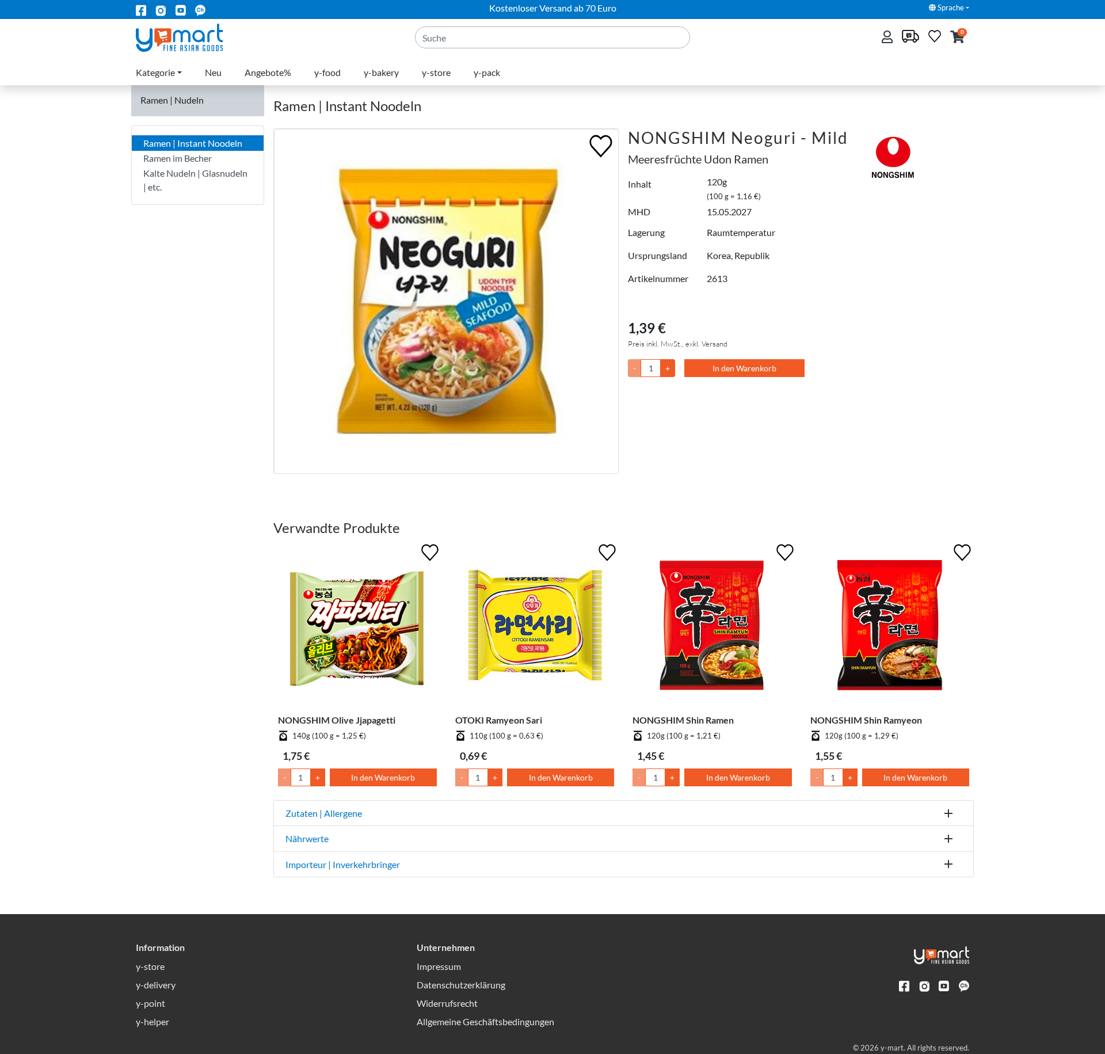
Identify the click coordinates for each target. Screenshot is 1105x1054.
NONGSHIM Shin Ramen (683, 719)
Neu (213, 72)
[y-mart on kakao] (200, 9)
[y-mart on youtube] (180, 9)
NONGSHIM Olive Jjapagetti (336, 719)
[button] (957, 38)
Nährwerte (307, 838)
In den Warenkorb (744, 368)
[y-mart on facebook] (141, 9)
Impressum (439, 966)
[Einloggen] (888, 38)
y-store (436, 72)
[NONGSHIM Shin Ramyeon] (890, 627)
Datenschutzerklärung (461, 984)
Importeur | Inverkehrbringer (342, 864)
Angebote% (268, 72)
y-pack (487, 72)
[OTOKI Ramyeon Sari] (535, 627)
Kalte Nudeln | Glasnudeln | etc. (195, 180)
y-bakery (381, 72)
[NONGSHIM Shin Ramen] (712, 627)
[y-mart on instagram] (160, 9)
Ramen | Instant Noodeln (192, 143)
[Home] (189, 36)
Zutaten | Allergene (323, 813)
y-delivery (156, 984)
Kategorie (155, 72)
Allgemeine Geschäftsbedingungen (485, 1021)
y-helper (152, 1021)
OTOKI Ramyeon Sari (498, 719)
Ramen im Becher (177, 158)
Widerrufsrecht (447, 1003)
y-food (327, 72)
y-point (150, 1003)
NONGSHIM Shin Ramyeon (866, 719)
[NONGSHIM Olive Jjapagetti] (357, 627)
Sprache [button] (950, 7)
